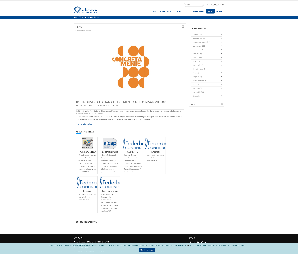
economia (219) (198, 50)
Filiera (178, 11)
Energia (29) (197, 54)
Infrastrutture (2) (199, 69)
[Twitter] (218, 4)
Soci (187, 11)
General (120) (198, 65)
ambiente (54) (198, 34)
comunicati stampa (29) (201, 42)
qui (187, 245)
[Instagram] (211, 4)
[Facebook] (207, 4)
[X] (201, 242)
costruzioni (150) (199, 46)
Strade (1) (196, 96)
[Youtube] (222, 4)
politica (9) (197, 84)
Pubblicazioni (199, 11)
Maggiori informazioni (84, 124)
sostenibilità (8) (198, 92)
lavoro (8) (196, 73)
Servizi (219, 11)
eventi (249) (197, 57)
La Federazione (165, 11)
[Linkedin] (215, 4)
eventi (117, 105)
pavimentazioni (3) (199, 80)
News (210, 11)
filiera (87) (196, 61)
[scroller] (294, 251)
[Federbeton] (85, 9)
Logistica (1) (197, 77)
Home (154, 11)
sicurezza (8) (197, 88)
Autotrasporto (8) (199, 38)
